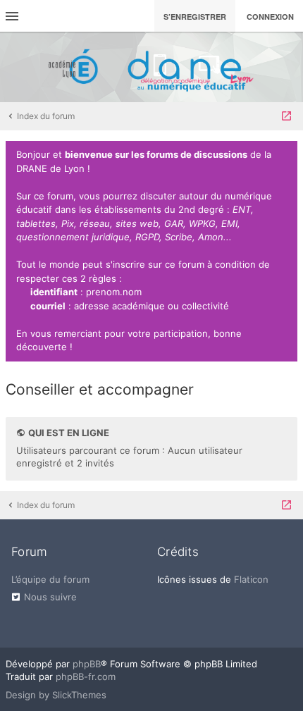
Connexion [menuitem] (270, 16)
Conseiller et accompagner (100, 389)
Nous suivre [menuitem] (50, 596)
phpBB (87, 663)
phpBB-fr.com (86, 676)
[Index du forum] (151, 67)
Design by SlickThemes (56, 694)
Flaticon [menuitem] (251, 579)
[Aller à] (286, 116)
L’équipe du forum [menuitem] (50, 579)
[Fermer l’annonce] (284, 155)
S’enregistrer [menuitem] (194, 16)
